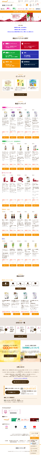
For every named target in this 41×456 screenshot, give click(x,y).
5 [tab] (22, 23)
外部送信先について (22, 440)
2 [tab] (17, 23)
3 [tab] (18, 23)
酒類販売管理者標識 (13, 441)
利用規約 (23, 435)
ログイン (34, 435)
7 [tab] (25, 23)
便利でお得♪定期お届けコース (35, 443)
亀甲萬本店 (38, 9)
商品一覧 (2, 9)
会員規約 (28, 440)
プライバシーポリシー (17, 435)
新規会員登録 (34, 438)
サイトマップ (29, 441)
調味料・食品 (31, 9)
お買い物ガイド (34, 446)
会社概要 (6, 440)
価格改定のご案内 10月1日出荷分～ (20, 27)
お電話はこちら (12, 392)
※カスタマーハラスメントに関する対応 (20, 378)
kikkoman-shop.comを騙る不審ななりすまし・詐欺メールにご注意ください (20, 31)
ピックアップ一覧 (20, 94)
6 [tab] (23, 23)
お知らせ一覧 (20, 336)
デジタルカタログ (34, 448)
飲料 (26, 9)
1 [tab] (15, 23)
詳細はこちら (5, 137)
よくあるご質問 (34, 450)
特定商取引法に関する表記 (13, 440)
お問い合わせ (34, 453)
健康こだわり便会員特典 (34, 441)
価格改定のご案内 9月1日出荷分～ (20, 29)
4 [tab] (20, 23)
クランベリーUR (21, 9)
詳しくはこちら (10, 355)
